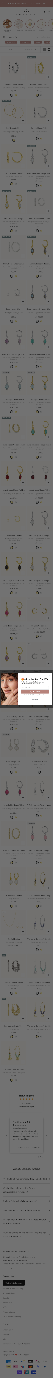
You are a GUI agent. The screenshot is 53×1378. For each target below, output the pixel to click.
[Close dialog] (50, 674)
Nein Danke (35, 699)
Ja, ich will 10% (35, 691)
